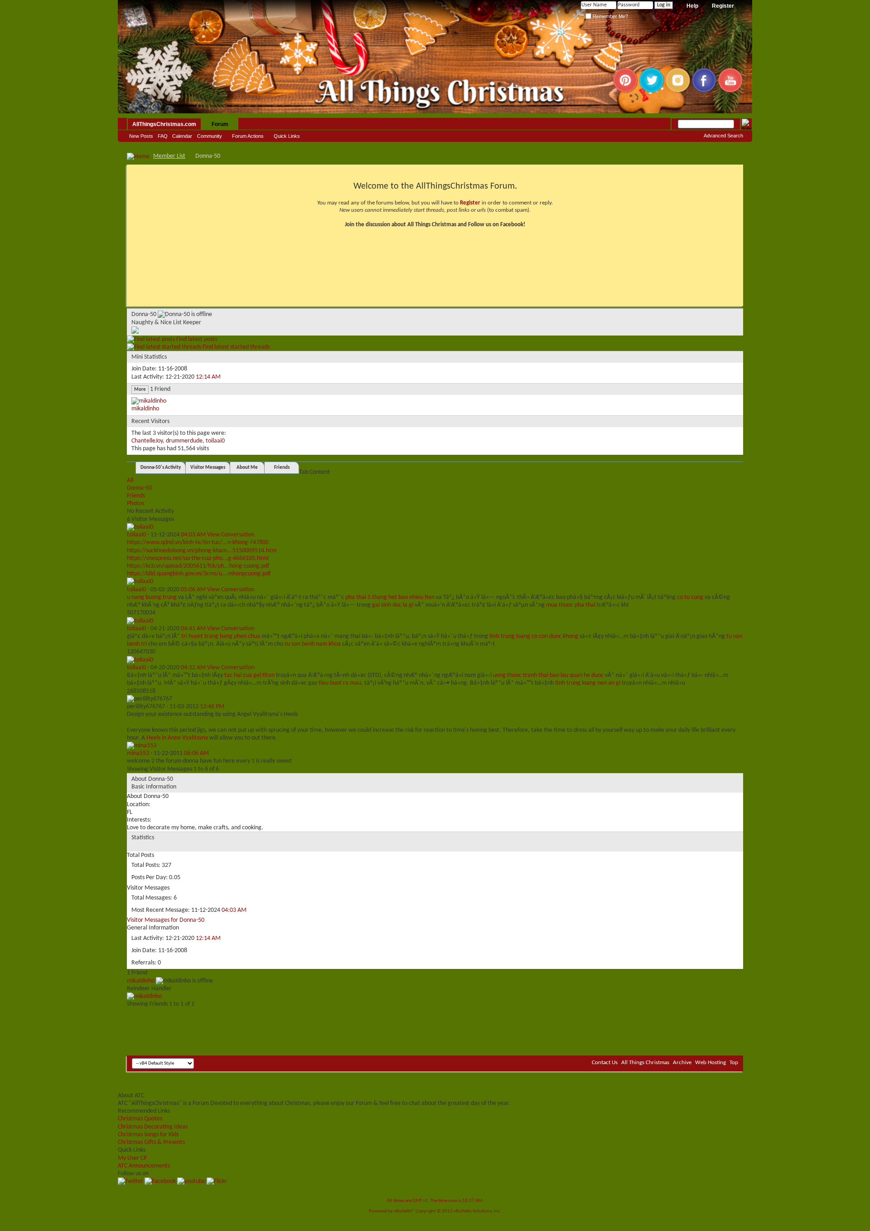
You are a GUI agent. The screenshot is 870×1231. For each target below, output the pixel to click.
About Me (247, 467)
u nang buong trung (152, 597)
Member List (169, 156)
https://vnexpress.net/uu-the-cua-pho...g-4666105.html (198, 558)
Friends (282, 467)
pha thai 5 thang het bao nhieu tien (390, 597)
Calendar (182, 136)
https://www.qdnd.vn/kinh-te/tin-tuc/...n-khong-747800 (198, 542)
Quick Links (287, 136)
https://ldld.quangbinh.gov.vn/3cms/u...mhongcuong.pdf (199, 573)
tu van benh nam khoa (313, 644)
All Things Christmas (645, 1063)
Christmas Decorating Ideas (153, 1127)
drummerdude (184, 441)
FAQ (163, 136)
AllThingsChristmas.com (164, 124)
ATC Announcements (144, 1166)
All (130, 480)
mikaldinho (145, 408)
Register (723, 6)
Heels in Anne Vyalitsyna (177, 738)
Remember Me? (609, 16)
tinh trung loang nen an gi (587, 683)
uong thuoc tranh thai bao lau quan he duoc (548, 675)
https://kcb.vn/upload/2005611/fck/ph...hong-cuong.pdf (198, 566)
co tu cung (690, 597)
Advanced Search (723, 135)
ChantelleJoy (147, 441)
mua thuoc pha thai (570, 605)
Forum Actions (248, 136)
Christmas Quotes (140, 1118)
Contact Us (605, 1063)
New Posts (141, 136)
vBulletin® (404, 1211)
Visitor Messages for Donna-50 (165, 920)
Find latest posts (196, 339)
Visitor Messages (207, 467)
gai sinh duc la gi (392, 605)
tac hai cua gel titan (249, 675)
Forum (220, 124)
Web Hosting (710, 1063)
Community (209, 136)
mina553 (138, 753)
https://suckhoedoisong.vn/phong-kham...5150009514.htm (201, 550)
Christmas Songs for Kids (148, 1134)
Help (692, 6)
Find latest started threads (235, 347)
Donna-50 (139, 488)
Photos (135, 503)
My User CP (132, 1158)
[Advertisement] (435, 1028)
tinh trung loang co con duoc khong (533, 636)
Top (734, 1063)
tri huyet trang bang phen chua (220, 636)
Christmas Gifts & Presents (151, 1142)
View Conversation (230, 534)
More (140, 389)
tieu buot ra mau (340, 683)
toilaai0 (215, 441)
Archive (682, 1063)
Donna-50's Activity (160, 467)
